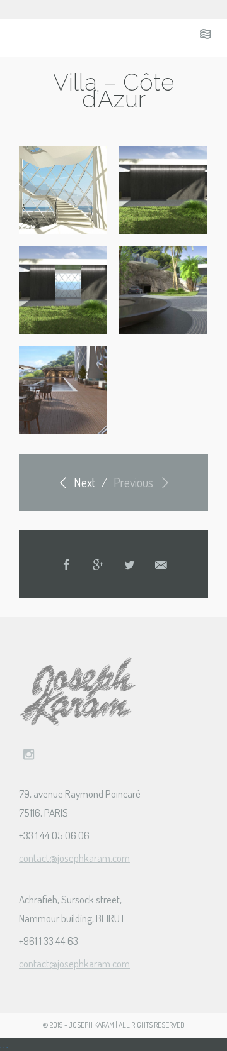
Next (83, 482)
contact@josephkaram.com (74, 857)
